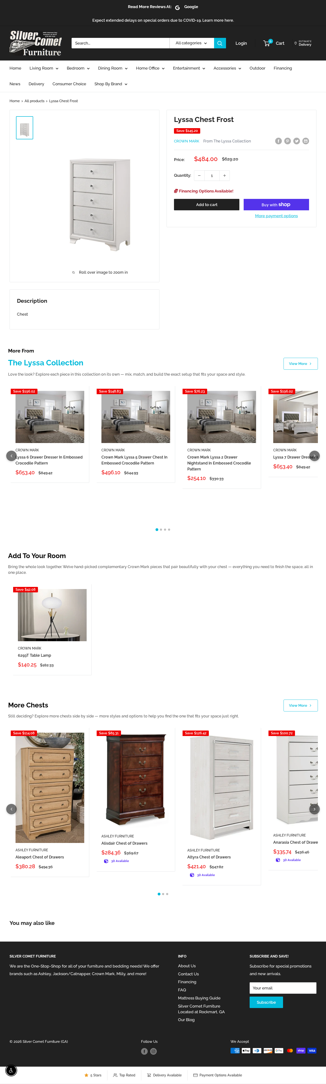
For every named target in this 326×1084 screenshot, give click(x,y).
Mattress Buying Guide (199, 998)
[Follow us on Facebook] (144, 1051)
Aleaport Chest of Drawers (40, 857)
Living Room (41, 68)
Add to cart (206, 204)
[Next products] (314, 456)
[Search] (220, 43)
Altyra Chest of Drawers (209, 857)
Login (241, 43)
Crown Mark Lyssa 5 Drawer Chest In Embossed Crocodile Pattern (134, 460)
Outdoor (257, 68)
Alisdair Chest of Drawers (124, 843)
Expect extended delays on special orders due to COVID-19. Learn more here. (163, 20)
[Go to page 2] (161, 530)
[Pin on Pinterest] (287, 141)
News (15, 83)
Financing (283, 68)
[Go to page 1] (157, 529)
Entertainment (186, 68)
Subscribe (266, 1002)
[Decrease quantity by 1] (199, 176)
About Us (187, 965)
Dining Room (110, 68)
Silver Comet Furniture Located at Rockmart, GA (201, 1009)
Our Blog (186, 1019)
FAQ (182, 990)
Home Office (147, 68)
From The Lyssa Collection (227, 141)
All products (34, 101)
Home (15, 68)
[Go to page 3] (165, 530)
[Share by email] (305, 141)
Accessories (225, 68)
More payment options (276, 215)
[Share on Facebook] (278, 141)
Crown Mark (186, 141)
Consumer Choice (69, 83)
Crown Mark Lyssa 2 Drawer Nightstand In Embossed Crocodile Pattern (219, 463)
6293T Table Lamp (34, 655)
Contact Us (188, 974)
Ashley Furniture (32, 850)
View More (298, 364)
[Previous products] (11, 456)
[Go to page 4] (169, 530)
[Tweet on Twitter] (296, 141)
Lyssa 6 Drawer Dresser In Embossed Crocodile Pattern (49, 460)
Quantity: (182, 175)
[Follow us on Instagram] (153, 1051)
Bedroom (75, 68)
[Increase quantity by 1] (225, 176)
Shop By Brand (108, 83)
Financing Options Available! (205, 191)
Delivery (36, 83)
